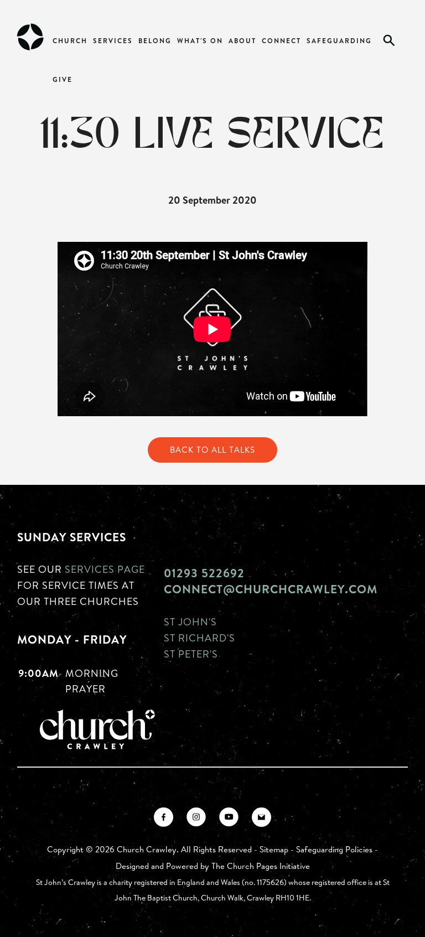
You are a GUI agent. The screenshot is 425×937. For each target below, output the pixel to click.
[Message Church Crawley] (261, 817)
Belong (155, 40)
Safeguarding (339, 40)
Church (70, 40)
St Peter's (191, 653)
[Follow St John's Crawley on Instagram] (196, 817)
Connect (281, 40)
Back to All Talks (212, 449)
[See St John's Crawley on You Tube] (229, 817)
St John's (190, 621)
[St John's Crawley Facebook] (163, 817)
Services (113, 40)
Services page (105, 569)
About (242, 40)
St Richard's (199, 637)
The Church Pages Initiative (260, 866)
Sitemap (274, 849)
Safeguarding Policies (334, 849)
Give (62, 79)
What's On (200, 40)
